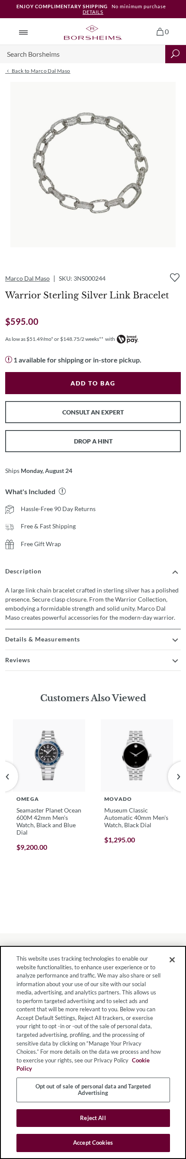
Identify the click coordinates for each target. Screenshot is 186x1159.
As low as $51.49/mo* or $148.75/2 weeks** (54, 339)
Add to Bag (93, 383)
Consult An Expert (93, 412)
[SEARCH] (175, 54)
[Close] (172, 959)
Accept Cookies (93, 1142)
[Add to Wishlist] (175, 278)
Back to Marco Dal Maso (40, 71)
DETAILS (93, 12)
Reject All (93, 1117)
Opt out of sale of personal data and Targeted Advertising (93, 1090)
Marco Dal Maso (27, 278)
